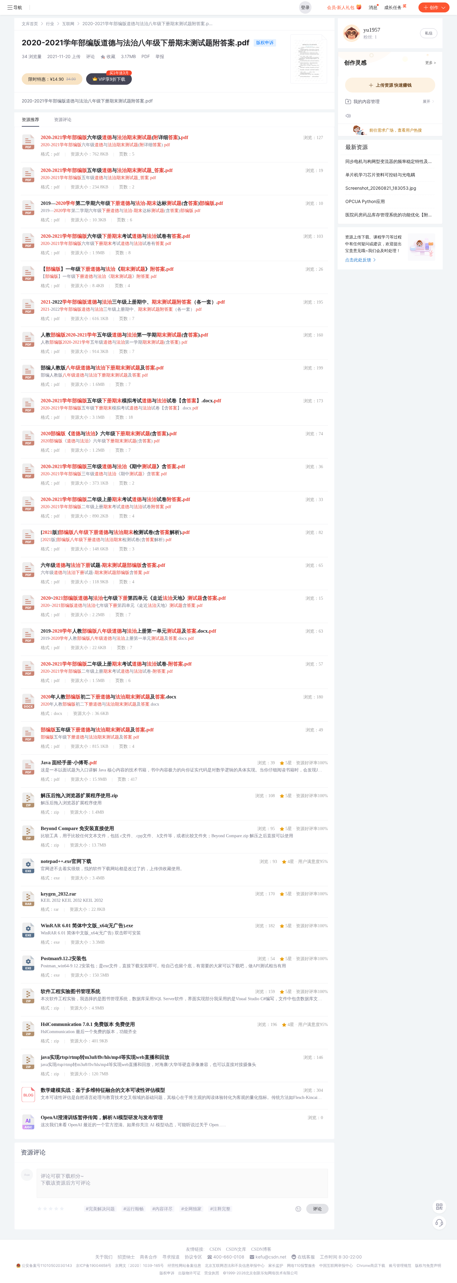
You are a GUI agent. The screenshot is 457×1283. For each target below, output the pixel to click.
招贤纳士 (126, 1256)
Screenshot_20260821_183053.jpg (380, 188)
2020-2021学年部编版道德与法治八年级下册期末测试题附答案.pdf (136, 42)
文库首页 (30, 23)
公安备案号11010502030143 (47, 1265)
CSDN (215, 1249)
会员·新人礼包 (341, 7)
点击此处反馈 (358, 259)
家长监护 (275, 1265)
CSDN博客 (261, 1249)
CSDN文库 (236, 1249)
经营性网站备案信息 (184, 1265)
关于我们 (104, 1256)
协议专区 (193, 1256)
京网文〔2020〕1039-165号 (139, 1265)
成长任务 (393, 7)
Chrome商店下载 (371, 1265)
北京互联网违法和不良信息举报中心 (235, 1265)
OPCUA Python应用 (365, 201)
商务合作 (148, 1256)
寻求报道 (171, 1256)
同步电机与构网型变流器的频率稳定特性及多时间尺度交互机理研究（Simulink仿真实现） (390, 161)
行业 (50, 23)
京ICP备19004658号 (93, 1265)
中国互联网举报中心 (336, 1265)
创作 (434, 7)
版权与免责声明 (428, 1265)
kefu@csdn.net (271, 1256)
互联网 (68, 23)
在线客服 (306, 1256)
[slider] (51, 1209)
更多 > (430, 62)
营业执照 (211, 1273)
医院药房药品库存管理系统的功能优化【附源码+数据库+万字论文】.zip (390, 214)
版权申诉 (265, 42)
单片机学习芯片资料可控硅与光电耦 (380, 174)
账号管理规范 (400, 1265)
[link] (30, 23)
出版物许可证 (189, 1273)
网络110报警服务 (301, 1265)
